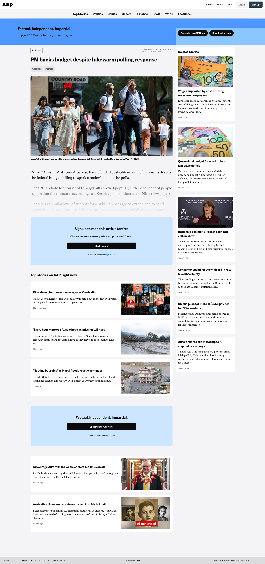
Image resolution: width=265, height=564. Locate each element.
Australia (37, 68)
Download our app (221, 33)
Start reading (101, 245)
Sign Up (255, 4)
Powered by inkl (133, 560)
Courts (112, 14)
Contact (220, 4)
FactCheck (185, 14)
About (230, 4)
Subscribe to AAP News (193, 33)
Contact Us (44, 560)
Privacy (15, 560)
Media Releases (59, 560)
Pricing (209, 4)
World (169, 14)
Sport (156, 14)
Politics (98, 14)
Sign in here (110, 255)
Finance (142, 14)
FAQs (24, 560)
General (127, 14)
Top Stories (80, 14)
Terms (6, 560)
